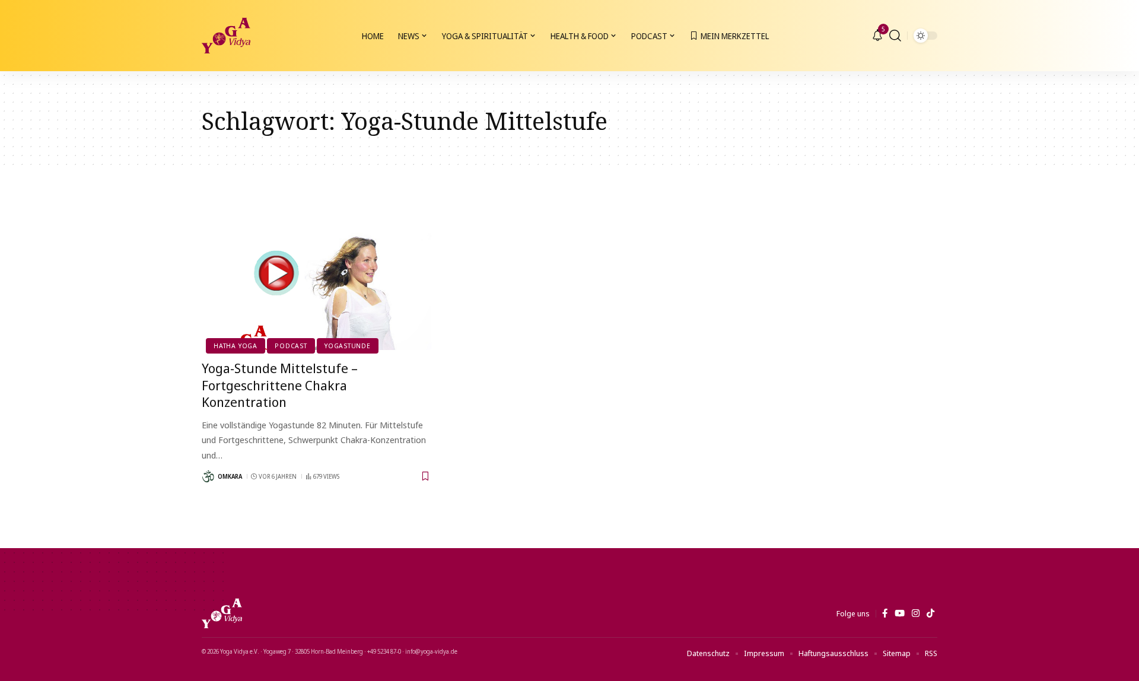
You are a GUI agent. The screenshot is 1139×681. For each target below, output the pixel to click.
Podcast (291, 345)
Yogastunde (347, 345)
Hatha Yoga (235, 345)
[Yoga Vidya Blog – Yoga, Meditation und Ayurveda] (222, 613)
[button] (895, 36)
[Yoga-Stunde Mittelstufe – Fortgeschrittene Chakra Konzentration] (316, 281)
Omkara (230, 476)
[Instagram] (915, 613)
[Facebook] (884, 613)
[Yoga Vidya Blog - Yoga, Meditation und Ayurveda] (226, 35)
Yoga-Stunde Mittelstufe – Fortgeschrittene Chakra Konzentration (280, 384)
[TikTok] (930, 613)
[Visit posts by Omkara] (208, 476)
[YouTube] (900, 613)
